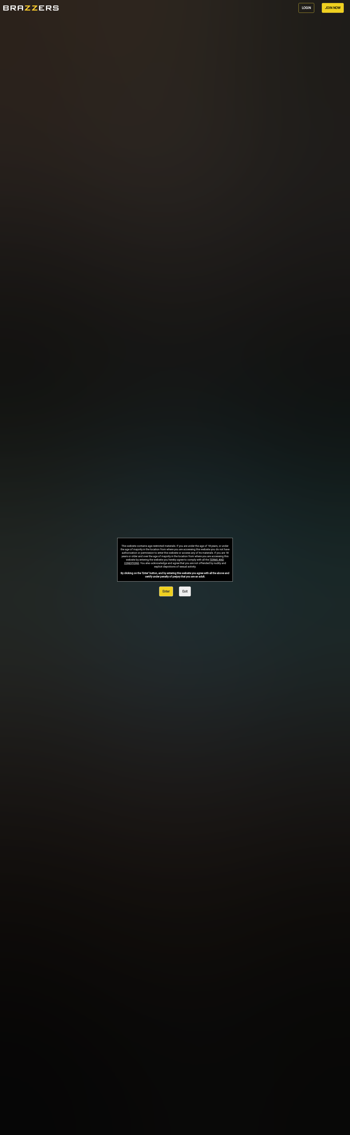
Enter (166, 591)
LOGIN (306, 8)
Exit (185, 591)
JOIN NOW (332, 8)
